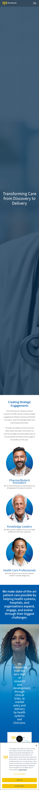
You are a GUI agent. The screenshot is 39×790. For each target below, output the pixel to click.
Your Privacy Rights (19, 774)
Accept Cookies (19, 786)
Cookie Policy (22, 770)
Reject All (19, 780)
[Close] (36, 745)
